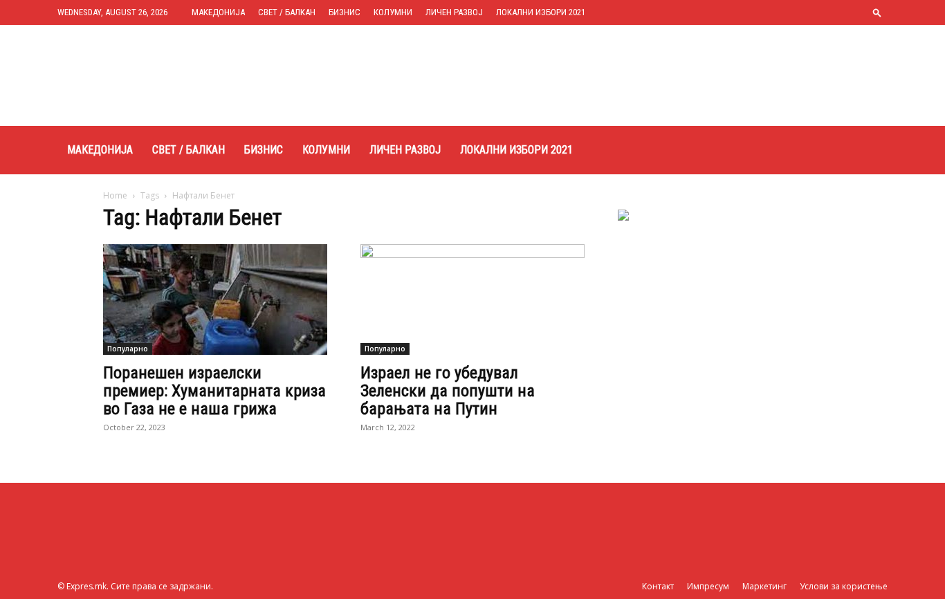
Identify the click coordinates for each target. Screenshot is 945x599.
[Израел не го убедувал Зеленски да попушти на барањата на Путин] (472, 299)
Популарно (127, 348)
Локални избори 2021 (540, 12)
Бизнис (344, 12)
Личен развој (454, 12)
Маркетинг (764, 586)
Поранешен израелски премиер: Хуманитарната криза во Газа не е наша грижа (214, 390)
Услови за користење (844, 586)
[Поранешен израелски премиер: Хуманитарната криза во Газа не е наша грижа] (215, 299)
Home (115, 195)
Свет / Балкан (286, 12)
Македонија (218, 12)
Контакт (658, 586)
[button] (877, 12)
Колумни (393, 12)
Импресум (708, 586)
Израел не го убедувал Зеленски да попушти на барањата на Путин (447, 390)
